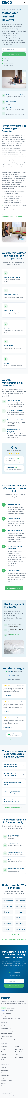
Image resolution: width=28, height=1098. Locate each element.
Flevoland (3, 1057)
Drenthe (3, 1052)
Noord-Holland (19, 1049)
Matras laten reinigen (10, 9)
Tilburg (8, 912)
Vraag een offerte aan (14, 588)
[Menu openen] (24, 2)
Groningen (4, 1046)
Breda (20, 912)
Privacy (10, 1095)
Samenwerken (5, 1072)
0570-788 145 (14, 634)
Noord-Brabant (19, 1057)
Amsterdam (9, 900)
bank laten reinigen (16, 216)
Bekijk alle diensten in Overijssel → (15, 939)
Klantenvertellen (8, 1008)
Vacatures (3, 1083)
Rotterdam (22, 900)
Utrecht (17, 1046)
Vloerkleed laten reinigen (7, 1031)
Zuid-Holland (18, 1052)
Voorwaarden (16, 1095)
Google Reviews (8, 1010)
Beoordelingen (5, 1075)
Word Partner (4, 1070)
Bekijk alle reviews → (14, 739)
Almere (8, 929)
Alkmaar (8, 923)
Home (3, 9)
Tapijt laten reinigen (6, 1025)
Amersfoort (22, 929)
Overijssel (3, 1054)
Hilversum (22, 918)
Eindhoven (22, 906)
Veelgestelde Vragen (6, 1080)
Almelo (21, 923)
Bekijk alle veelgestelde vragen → (14, 807)
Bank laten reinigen (6, 1028)
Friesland (3, 1049)
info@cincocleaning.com (9, 1016)
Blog (2, 1078)
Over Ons (3, 1067)
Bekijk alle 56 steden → (15, 935)
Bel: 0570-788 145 (8, 65)
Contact (3, 1086)
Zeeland (17, 1054)
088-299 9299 (7, 1013)
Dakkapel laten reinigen (7, 1036)
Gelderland (4, 1059)
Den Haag (9, 906)
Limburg (17, 1059)
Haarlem (8, 918)
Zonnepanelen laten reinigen (8, 1039)
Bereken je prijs (14, 54)
